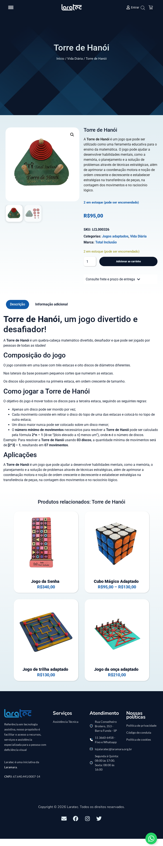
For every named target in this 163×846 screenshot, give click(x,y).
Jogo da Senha (45, 581)
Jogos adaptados (115, 236)
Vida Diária (75, 59)
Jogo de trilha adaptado (45, 669)
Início (60, 59)
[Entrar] (128, 7)
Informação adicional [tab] (51, 304)
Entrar (135, 7)
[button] (11, 7)
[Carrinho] (150, 7)
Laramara (10, 767)
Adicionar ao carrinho (128, 261)
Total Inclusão (106, 242)
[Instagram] (87, 818)
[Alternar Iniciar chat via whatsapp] (151, 838)
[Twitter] (99, 818)
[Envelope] (64, 818)
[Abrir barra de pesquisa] (142, 8)
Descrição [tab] (17, 304)
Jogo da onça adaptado (116, 669)
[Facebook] (75, 818)
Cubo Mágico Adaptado (116, 581)
